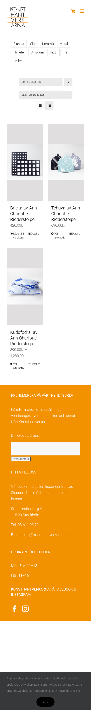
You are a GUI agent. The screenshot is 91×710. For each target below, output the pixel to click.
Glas (33, 44)
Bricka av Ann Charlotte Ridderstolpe (23, 213)
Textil (53, 52)
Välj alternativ (59, 235)
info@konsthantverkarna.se (45, 534)
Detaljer (35, 233)
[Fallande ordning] (68, 81)
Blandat (18, 44)
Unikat (18, 61)
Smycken (37, 52)
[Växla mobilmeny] (82, 11)
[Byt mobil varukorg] (73, 11)
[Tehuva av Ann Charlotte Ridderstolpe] (66, 162)
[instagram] (25, 608)
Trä (65, 52)
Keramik (48, 44)
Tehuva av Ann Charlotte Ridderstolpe (65, 213)
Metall (64, 44)
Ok (45, 702)
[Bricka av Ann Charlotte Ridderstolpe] (25, 162)
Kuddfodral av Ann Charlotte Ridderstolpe (24, 338)
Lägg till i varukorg (18, 235)
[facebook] (14, 608)
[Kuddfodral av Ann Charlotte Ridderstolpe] (25, 286)
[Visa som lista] (49, 105)
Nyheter (19, 52)
